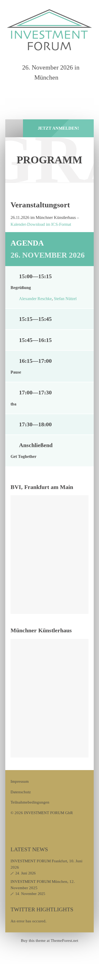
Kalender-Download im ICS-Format (41, 224)
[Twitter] (45, 92)
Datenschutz (21, 792)
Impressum (20, 781)
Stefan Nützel (65, 298)
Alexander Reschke (35, 298)
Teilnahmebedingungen (30, 802)
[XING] (58, 92)
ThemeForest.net (64, 940)
